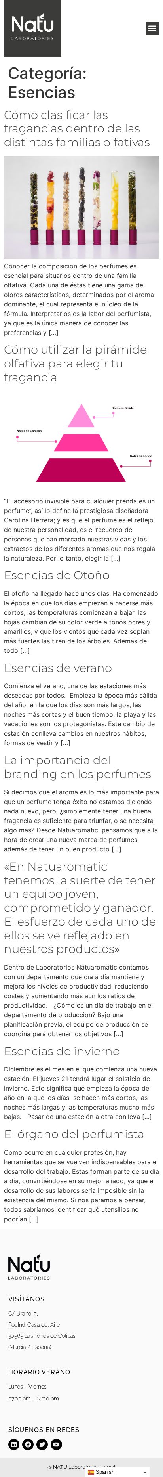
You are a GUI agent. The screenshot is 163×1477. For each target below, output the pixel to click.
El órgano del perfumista (74, 1134)
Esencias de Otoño (57, 575)
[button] (152, 28)
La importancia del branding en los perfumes (77, 767)
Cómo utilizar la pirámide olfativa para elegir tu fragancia (75, 363)
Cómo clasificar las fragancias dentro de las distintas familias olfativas (77, 128)
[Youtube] (56, 1444)
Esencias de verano (58, 668)
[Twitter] (42, 1444)
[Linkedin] (14, 1444)
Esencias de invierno (62, 1051)
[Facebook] (28, 1444)
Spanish (104, 1472)
